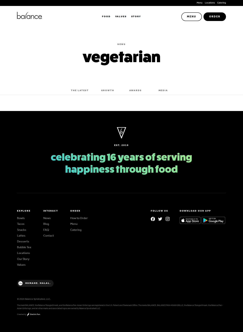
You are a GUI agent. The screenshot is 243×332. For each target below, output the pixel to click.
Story (136, 16)
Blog (46, 225)
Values (121, 16)
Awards (135, 90)
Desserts (23, 242)
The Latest (80, 90)
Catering (221, 3)
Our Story (23, 260)
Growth (107, 90)
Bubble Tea (24, 248)
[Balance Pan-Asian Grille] (52, 16)
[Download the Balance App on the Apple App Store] (190, 220)
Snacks (21, 231)
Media (163, 90)
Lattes (21, 236)
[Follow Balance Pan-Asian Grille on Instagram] (167, 219)
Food (106, 16)
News (47, 219)
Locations (210, 3)
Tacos (20, 225)
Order (214, 16)
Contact (48, 236)
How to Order (79, 219)
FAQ (46, 231)
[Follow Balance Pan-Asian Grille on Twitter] (160, 219)
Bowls (21, 219)
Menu (199, 3)
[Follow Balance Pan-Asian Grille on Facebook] (153, 219)
